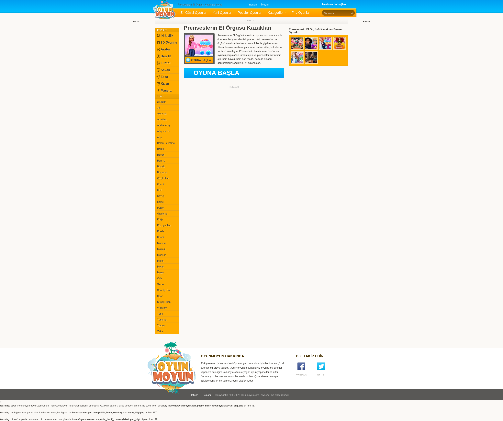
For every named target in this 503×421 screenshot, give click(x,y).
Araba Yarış (163, 125)
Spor (159, 296)
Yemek (161, 325)
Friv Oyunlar (301, 13)
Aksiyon (161, 113)
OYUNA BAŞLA (216, 72)
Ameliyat (162, 119)
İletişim (265, 4)
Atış (159, 137)
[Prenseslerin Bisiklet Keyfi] (297, 57)
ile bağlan (334, 4)
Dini (159, 190)
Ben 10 (166, 56)
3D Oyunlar (169, 42)
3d (158, 107)
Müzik (160, 272)
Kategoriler (276, 13)
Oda (159, 278)
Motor (160, 266)
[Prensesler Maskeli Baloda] (325, 43)
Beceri (160, 154)
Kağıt (160, 219)
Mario (160, 260)
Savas (160, 284)
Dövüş (160, 196)
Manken (161, 255)
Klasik (160, 231)
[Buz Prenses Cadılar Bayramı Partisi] (311, 57)
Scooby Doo (164, 290)
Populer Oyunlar (250, 13)
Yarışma (161, 319)
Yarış (160, 313)
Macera (166, 90)
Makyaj (161, 249)
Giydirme (162, 213)
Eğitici (160, 202)
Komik (160, 237)
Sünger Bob (164, 302)
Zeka (164, 77)
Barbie (160, 149)
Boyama (162, 172)
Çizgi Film (163, 178)
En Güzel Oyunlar (193, 13)
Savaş (165, 70)
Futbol (165, 63)
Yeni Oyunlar (222, 13)
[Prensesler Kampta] (311, 43)
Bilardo (161, 166)
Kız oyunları (164, 225)
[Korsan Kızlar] (297, 43)
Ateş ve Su (163, 131)
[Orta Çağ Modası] (339, 43)
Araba (165, 49)
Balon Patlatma (166, 143)
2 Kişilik (161, 101)
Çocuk (160, 184)
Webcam (162, 308)
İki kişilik (167, 35)
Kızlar (165, 83)
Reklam (253, 4)
